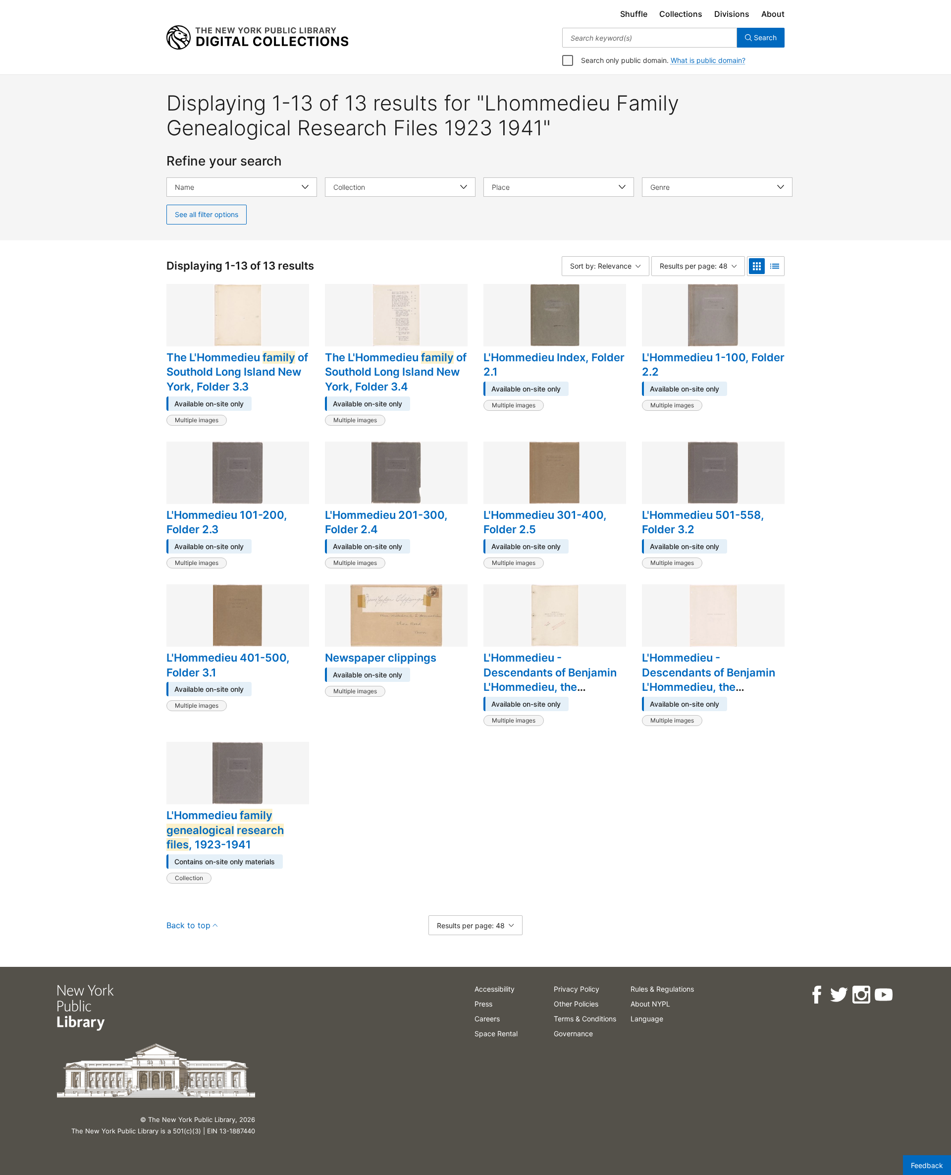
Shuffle (633, 14)
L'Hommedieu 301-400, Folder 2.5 (545, 522)
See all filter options (206, 214)
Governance (573, 1033)
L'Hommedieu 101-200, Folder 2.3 (226, 522)
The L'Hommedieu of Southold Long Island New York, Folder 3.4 (396, 372)
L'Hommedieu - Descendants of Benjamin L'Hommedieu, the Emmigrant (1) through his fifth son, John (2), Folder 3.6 (710, 694)
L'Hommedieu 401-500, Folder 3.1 (228, 665)
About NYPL (650, 1004)
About (773, 14)
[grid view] (757, 266)
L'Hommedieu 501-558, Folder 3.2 (703, 522)
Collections (680, 14)
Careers (487, 1018)
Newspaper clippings (380, 657)
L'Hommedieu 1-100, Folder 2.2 (713, 365)
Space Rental (496, 1033)
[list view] (775, 266)
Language (647, 1018)
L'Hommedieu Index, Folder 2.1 (554, 365)
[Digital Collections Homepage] (257, 37)
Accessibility (495, 989)
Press (483, 1004)
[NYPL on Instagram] (860, 995)
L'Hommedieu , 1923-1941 (225, 830)
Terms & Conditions (585, 1018)
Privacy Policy (576, 989)
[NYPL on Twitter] (838, 995)
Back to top (188, 925)
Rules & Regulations (662, 989)
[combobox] (649, 38)
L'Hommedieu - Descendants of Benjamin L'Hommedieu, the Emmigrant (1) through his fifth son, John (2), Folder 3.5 (551, 694)
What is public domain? (708, 60)
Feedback (927, 1165)
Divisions (731, 14)
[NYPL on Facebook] (816, 995)
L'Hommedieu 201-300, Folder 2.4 (386, 522)
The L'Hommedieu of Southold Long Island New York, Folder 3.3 (237, 372)
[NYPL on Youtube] (883, 995)
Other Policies (576, 1004)
